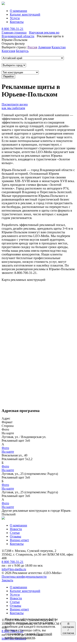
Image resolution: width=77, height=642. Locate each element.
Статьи (15, 532)
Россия (32, 47)
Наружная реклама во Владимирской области (30, 34)
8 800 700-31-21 (12, 29)
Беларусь (22, 51)
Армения (44, 47)
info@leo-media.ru (14, 569)
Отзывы (15, 536)
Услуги (15, 18)
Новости (16, 529)
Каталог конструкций (25, 14)
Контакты (17, 22)
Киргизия (8, 51)
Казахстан (59, 47)
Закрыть (7, 580)
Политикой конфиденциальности (28, 635)
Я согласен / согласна (68, 628)
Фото (5, 448)
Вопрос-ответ (19, 540)
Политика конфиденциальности (24, 576)
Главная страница (14, 32)
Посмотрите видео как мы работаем (15, 106)
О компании (18, 10)
